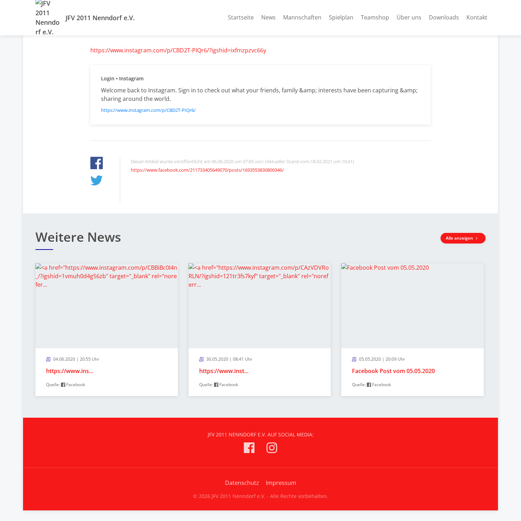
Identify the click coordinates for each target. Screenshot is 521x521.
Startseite (241, 17)
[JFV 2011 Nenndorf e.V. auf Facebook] (249, 449)
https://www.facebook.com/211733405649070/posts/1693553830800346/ (207, 170)
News (268, 17)
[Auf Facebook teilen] (96, 164)
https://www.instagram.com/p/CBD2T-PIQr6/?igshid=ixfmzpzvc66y (178, 50)
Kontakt (476, 17)
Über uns (409, 17)
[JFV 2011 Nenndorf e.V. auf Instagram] (272, 449)
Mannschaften (302, 17)
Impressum (281, 483)
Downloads (444, 17)
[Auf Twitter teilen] (96, 181)
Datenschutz (242, 483)
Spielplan (341, 17)
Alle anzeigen (460, 238)
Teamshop (375, 17)
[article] (106, 329)
